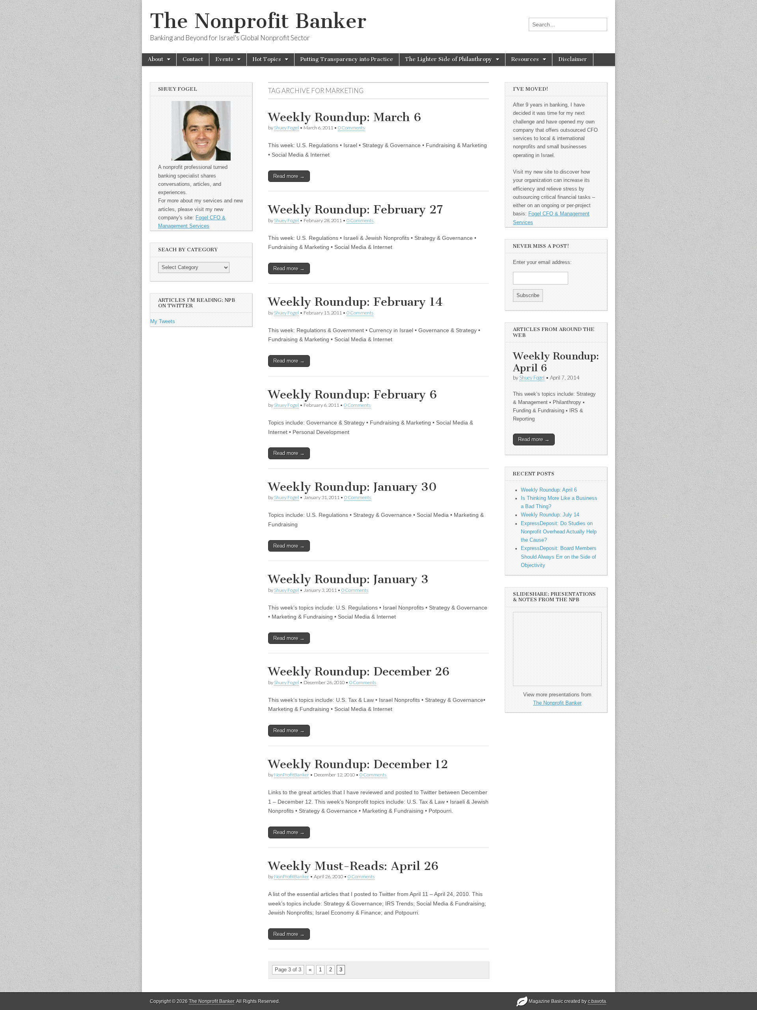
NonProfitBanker (291, 775)
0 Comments (351, 128)
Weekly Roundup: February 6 (352, 394)
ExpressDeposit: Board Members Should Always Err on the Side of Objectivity (559, 557)
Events (224, 59)
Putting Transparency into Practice (346, 59)
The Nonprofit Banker (258, 21)
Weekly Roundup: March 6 (344, 117)
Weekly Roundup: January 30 (352, 487)
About (155, 59)
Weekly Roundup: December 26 (358, 671)
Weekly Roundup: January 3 (348, 579)
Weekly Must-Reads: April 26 (353, 866)
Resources (525, 59)
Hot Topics (267, 59)
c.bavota (597, 1001)
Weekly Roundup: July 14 (550, 515)
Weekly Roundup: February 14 (355, 302)
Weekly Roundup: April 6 (556, 362)
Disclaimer (572, 59)
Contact (193, 59)
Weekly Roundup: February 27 (355, 209)
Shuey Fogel (286, 128)
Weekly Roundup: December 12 (358, 764)
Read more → (289, 176)
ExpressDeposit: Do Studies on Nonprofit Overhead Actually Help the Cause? (559, 532)
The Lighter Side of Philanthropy (448, 59)
